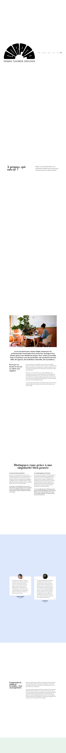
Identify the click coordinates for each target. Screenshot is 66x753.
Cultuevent (20, 597)
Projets (39, 52)
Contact (53, 52)
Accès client (59, 52)
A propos (49, 52)
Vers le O (45, 601)
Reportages (44, 52)
